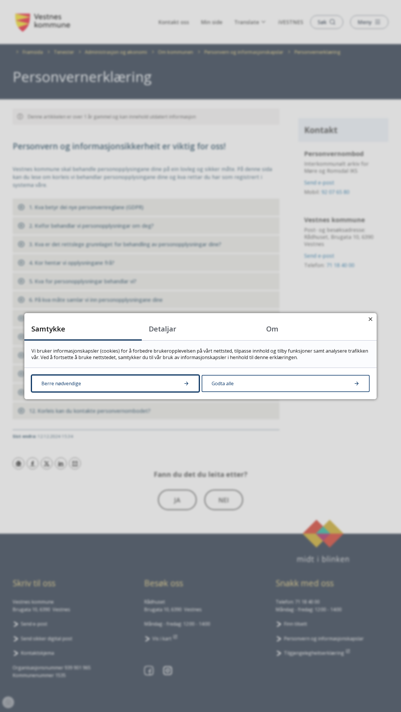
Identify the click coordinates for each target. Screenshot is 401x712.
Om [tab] (272, 329)
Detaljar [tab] (162, 329)
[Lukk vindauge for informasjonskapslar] (370, 319)
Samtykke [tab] (48, 329)
